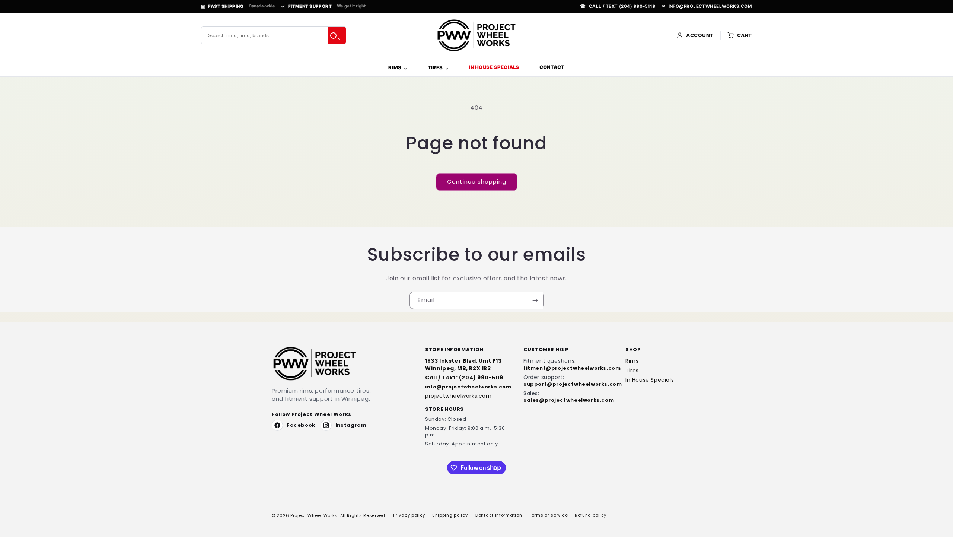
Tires (435, 67)
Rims (394, 67)
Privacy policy (409, 515)
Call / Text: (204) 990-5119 (464, 377)
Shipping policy (450, 515)
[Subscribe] (535, 300)
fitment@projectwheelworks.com (566, 368)
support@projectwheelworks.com (566, 384)
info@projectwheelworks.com (707, 6)
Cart (744, 35)
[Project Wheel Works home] (476, 35)
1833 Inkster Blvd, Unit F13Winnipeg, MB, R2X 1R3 (463, 365)
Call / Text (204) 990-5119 (618, 6)
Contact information (498, 515)
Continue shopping (476, 181)
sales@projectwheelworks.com (566, 400)
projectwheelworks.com (458, 396)
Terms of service (548, 515)
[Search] (337, 35)
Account (700, 35)
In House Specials (494, 67)
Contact (552, 67)
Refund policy (590, 515)
